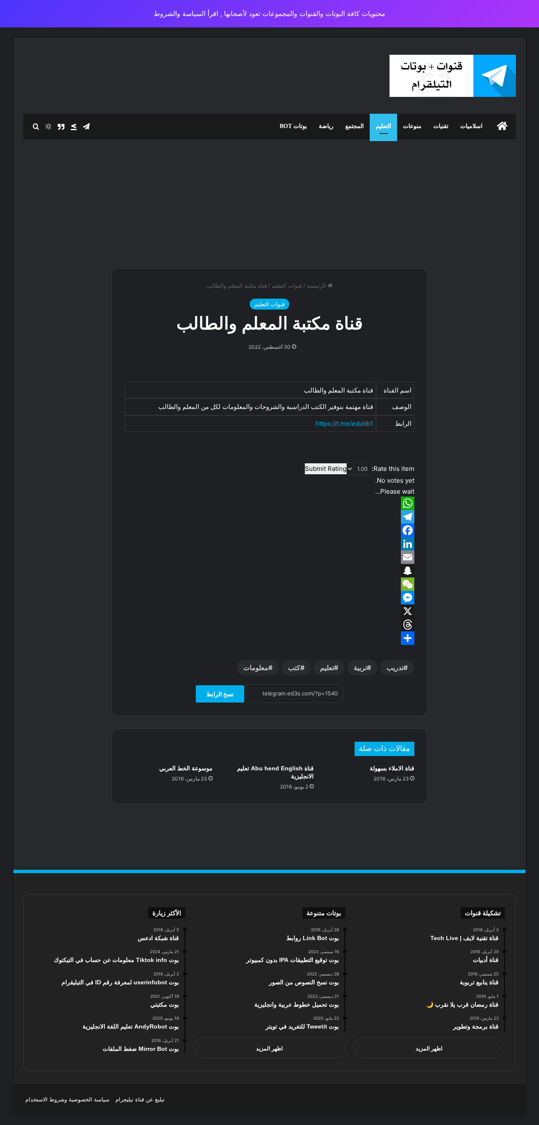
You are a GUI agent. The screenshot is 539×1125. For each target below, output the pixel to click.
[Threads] (269, 624)
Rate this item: (393, 469)
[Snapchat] (269, 570)
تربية (360, 667)
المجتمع (354, 126)
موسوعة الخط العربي (186, 768)
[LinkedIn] (269, 543)
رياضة (326, 126)
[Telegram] (269, 517)
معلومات (255, 667)
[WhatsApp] (269, 503)
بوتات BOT (293, 126)
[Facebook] (269, 530)
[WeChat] (269, 584)
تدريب (395, 667)
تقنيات (440, 126)
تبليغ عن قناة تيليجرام (140, 1099)
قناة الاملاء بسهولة (392, 768)
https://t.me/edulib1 (344, 424)
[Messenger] (269, 597)
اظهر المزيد (429, 1048)
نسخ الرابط (220, 693)
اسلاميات (471, 126)
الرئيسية (317, 285)
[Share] (269, 638)
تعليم (327, 667)
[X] (269, 611)
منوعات (412, 126)
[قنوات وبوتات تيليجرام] (453, 76)
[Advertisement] (269, 200)
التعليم (383, 126)
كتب (294, 667)
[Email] (269, 557)
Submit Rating (326, 469)
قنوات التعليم (287, 285)
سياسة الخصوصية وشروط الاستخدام (67, 1099)
